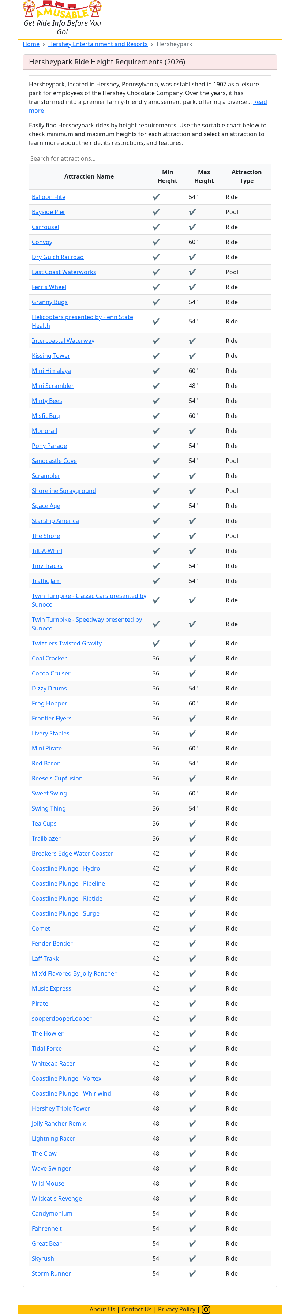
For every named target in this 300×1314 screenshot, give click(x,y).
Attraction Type (247, 176)
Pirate (40, 1003)
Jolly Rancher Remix (59, 1123)
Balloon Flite (48, 197)
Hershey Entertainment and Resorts (98, 44)
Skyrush (43, 1258)
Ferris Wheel (49, 287)
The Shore (46, 536)
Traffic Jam (46, 581)
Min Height (167, 176)
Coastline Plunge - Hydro (66, 868)
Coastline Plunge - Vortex (66, 1078)
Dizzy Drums (49, 688)
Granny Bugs (50, 302)
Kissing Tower (51, 356)
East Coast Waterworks (64, 272)
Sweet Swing (49, 793)
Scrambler (46, 476)
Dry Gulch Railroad (58, 257)
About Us (102, 1309)
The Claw (44, 1153)
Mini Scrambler (53, 386)
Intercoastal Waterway (63, 341)
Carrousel (45, 227)
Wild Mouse (48, 1183)
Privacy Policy (176, 1309)
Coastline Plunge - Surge (66, 913)
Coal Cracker (49, 658)
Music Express (51, 988)
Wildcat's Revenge (57, 1198)
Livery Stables (51, 733)
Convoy (42, 242)
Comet (41, 928)
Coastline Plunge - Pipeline (68, 883)
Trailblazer (46, 838)
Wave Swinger (51, 1168)
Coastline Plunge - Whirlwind (71, 1093)
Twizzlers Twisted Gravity (67, 643)
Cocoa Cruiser (51, 673)
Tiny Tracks (47, 566)
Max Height (204, 176)
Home (31, 44)
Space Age (46, 506)
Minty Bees (47, 401)
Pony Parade (49, 446)
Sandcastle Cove (54, 461)
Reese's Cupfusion (57, 778)
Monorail (44, 431)
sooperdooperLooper (62, 1018)
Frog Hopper (49, 703)
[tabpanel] (150, 680)
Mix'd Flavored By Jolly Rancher (74, 973)
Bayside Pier (48, 212)
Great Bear (47, 1243)
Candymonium (52, 1213)
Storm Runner (51, 1273)
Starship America (55, 521)
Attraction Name (89, 176)
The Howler (48, 1033)
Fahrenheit (47, 1228)
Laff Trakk (45, 958)
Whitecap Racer (53, 1063)
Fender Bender (52, 943)
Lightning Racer (53, 1138)
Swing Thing (49, 808)
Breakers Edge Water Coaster (72, 853)
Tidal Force (47, 1048)
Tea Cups (44, 823)
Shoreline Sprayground (64, 491)
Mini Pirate (47, 748)
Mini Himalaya (51, 371)
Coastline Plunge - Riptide (67, 898)
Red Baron (46, 763)
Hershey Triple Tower (61, 1108)
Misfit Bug (46, 416)
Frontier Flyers (52, 718)
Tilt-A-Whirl (47, 551)
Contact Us (136, 1309)
